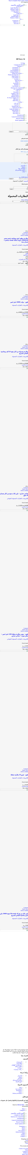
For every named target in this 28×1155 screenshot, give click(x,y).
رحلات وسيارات (18, 1069)
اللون (26, 253)
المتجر (20, 1077)
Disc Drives (16, 113)
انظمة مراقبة (18, 1066)
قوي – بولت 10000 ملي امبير (19, 302)
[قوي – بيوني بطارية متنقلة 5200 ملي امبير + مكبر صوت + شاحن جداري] (14, 510)
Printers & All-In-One (13, 74)
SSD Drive (16, 99)
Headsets (16, 84)
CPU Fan (16, 103)
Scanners (16, 79)
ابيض (27, 255)
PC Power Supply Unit (13, 97)
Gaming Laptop (15, 10)
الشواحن (9, 498)
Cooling (20, 102)
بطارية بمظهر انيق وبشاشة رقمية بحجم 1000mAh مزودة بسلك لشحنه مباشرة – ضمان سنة (15, 240)
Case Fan (16, 105)
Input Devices (18, 80)
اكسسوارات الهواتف (17, 1065)
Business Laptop (14, 9)
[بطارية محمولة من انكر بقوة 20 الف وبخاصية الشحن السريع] (14, 317)
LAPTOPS (19, 6)
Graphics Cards (15, 93)
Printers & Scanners (17, 73)
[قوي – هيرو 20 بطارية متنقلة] (14, 651)
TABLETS (19, 13)
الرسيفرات (19, 1062)
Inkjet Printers (15, 76)
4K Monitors (15, 69)
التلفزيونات (19, 1063)
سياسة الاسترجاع (17, 1080)
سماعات (19, 1068)
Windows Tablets (14, 18)
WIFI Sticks (16, 112)
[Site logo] (20, 130)
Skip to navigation (13, 0)
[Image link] (14, 930)
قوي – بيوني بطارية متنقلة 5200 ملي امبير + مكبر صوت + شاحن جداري (14, 635)
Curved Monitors (14, 70)
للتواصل (20, 1078)
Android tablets (15, 16)
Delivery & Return (17, 1093)
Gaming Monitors (14, 72)
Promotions (19, 1090)
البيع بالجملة (19, 1081)
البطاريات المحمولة (17, 245)
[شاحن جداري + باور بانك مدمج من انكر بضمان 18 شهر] (14, 368)
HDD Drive (16, 100)
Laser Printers (15, 77)
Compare (22, 1136)
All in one (16, 23)
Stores (20, 1092)
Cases (17, 90)
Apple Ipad (16, 15)
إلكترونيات (25, 245)
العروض (20, 1075)
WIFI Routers (15, 110)
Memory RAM (15, 96)
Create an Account (23, 1148)
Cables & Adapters (14, 109)
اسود (24, 255)
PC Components (18, 89)
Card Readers (15, 86)
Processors (16, 92)
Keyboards (16, 83)
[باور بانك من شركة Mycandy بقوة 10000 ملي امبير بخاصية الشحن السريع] (14, 790)
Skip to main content (23, 0)
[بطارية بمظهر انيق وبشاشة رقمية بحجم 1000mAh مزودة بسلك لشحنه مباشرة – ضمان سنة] (14, 203)
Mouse (17, 82)
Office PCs (16, 22)
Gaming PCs (15, 20)
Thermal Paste (15, 106)
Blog (20, 1087)
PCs (21, 19)
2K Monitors (15, 67)
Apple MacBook (14, 8)
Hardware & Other (17, 107)
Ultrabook (16, 12)
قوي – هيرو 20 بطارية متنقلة (19, 775)
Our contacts (19, 1089)
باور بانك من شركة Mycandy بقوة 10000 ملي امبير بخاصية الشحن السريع (14, 914)
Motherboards (15, 95)
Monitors (19, 66)
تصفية (11, 189)
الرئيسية (25, 181)
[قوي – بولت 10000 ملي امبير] (14, 265)
